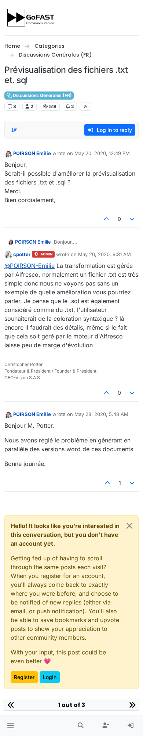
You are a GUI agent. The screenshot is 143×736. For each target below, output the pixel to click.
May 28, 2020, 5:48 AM (101, 414)
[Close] (129, 526)
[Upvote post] (106, 219)
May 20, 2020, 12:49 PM (102, 153)
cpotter (21, 254)
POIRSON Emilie (32, 153)
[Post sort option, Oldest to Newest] (14, 130)
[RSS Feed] (85, 107)
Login (49, 677)
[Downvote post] (132, 219)
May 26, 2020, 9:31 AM (104, 254)
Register (24, 677)
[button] (10, 725)
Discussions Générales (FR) (42, 95)
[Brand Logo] (31, 17)
